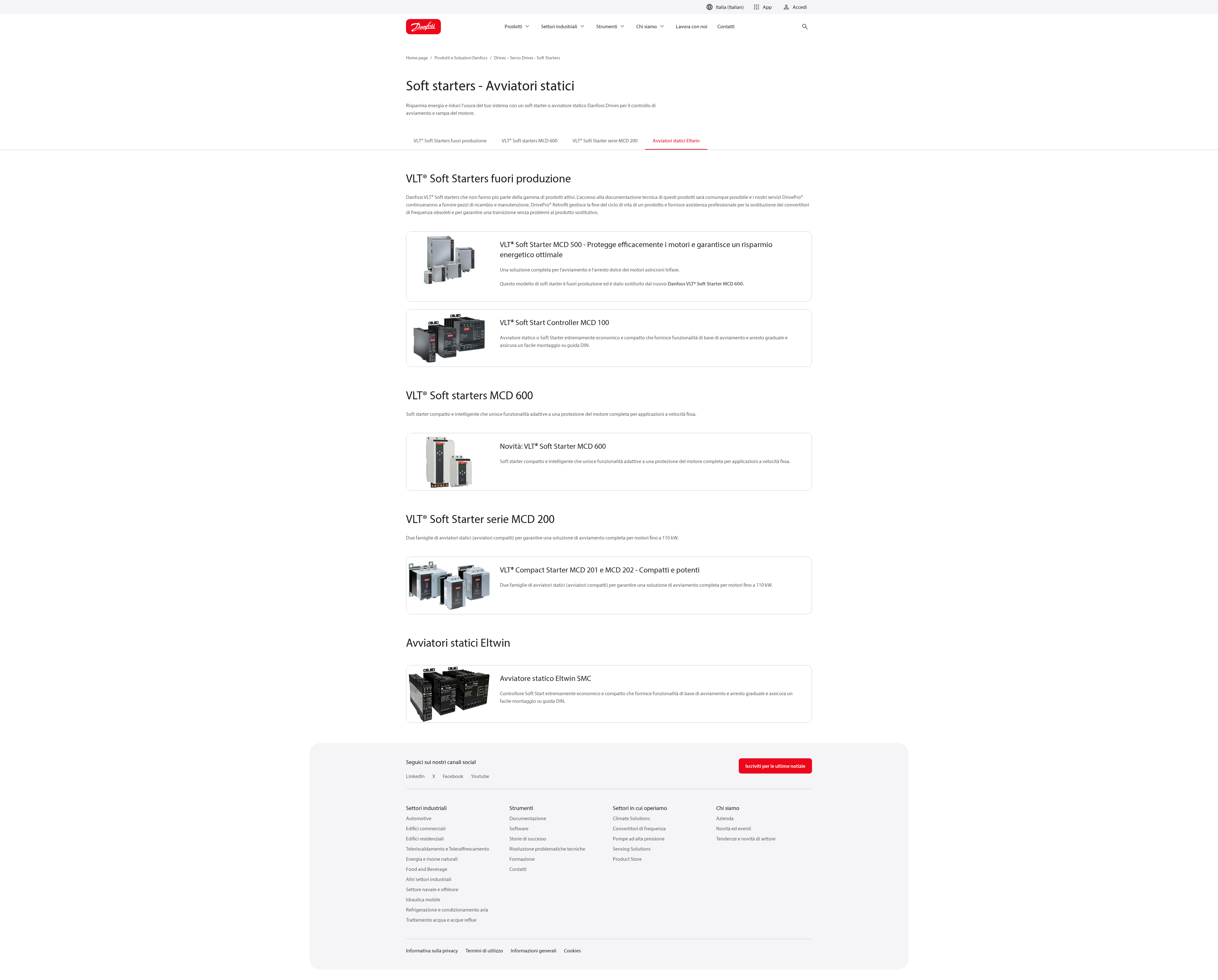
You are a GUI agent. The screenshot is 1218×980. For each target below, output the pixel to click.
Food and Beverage (426, 869)
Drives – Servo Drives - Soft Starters (527, 58)
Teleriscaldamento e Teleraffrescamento (447, 849)
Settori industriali (426, 808)
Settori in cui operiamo (640, 808)
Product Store (627, 859)
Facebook (453, 776)
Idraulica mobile (423, 899)
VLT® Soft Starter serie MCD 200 (605, 140)
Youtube (480, 776)
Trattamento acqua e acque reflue (441, 920)
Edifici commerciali (426, 828)
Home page (417, 58)
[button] (761, 7)
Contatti (518, 869)
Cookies (572, 950)
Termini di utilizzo (484, 950)
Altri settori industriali (428, 879)
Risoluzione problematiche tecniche (547, 849)
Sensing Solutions (632, 849)
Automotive (418, 818)
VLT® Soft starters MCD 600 (529, 140)
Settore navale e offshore (432, 889)
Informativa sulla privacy (432, 950)
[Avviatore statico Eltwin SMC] (449, 693)
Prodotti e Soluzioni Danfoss (461, 58)
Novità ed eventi (733, 828)
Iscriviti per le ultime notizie (775, 766)
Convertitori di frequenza (639, 828)
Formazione (522, 859)
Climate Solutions (631, 818)
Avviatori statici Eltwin (676, 140)
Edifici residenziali (425, 838)
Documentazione (527, 818)
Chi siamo (727, 808)
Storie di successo (527, 838)
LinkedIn (415, 776)
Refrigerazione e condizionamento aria (447, 909)
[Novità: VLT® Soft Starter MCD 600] (449, 461)
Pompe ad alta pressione (639, 838)
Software (518, 828)
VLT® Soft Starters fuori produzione (450, 140)
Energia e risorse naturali (432, 859)
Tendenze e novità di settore (746, 838)
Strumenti (521, 808)
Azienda (725, 818)
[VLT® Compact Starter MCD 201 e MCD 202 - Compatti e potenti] (449, 585)
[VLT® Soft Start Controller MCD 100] (449, 338)
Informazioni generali (533, 950)
